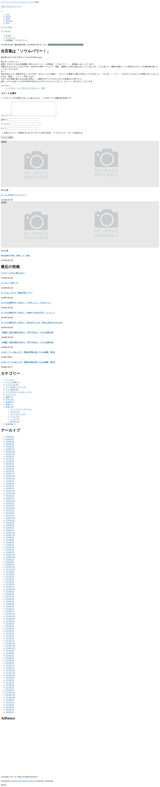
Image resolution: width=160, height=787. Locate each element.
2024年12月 (10, 476)
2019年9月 (10, 538)
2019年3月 (10, 550)
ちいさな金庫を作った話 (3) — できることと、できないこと (26, 303)
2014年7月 (10, 656)
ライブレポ (52, 45)
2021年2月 (10, 515)
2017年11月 (10, 567)
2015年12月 (10, 614)
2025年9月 (10, 456)
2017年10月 (10, 570)
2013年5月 (10, 688)
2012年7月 (10, 702)
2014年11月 (10, 646)
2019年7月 (10, 542)
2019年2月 (10, 552)
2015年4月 (10, 633)
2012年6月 (10, 705)
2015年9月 (10, 621)
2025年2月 (10, 471)
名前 (4, 120)
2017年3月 (10, 582)
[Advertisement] (71, 739)
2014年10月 (10, 648)
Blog (7, 23)
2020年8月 (10, 525)
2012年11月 (10, 695)
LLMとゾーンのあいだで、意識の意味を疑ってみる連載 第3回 (28, 352)
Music (8, 19)
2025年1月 (10, 474)
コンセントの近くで (9, 283)
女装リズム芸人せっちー (11, 6)
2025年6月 (10, 461)
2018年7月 (10, 565)
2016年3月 (10, 606)
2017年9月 (10, 572)
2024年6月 (10, 483)
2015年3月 (10, 636)
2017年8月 (10, 574)
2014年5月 (10, 661)
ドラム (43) (14, 417)
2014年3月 (10, 665)
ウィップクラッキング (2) (21, 409)
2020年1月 (10, 530)
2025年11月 (10, 454)
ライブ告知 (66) (12, 390)
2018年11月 (10, 555)
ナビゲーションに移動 (29, 2)
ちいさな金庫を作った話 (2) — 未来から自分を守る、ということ (28, 313)
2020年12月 (10, 518)
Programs (9, 21)
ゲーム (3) (10, 380)
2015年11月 (10, 616)
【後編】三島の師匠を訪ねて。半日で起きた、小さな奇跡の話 (27, 332)
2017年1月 (10, 587)
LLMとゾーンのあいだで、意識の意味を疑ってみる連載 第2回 (28, 362)
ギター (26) (14, 412)
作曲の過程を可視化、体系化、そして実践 (15, 255)
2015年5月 (10, 631)
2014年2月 (10, 668)
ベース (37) (14, 419)
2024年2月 (10, 486)
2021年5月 (10, 510)
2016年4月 (10, 604)
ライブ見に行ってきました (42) (19, 392)
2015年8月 (10, 624)
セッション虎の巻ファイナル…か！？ (14, 195)
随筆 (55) (9, 404)
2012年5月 (10, 707)
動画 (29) (9, 397)
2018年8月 (10, 562)
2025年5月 (10, 464)
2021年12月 (10, 508)
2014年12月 (10, 643)
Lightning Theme (27, 781)
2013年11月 (10, 673)
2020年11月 (10, 520)
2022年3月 (10, 506)
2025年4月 (10, 466)
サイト (4, 128)
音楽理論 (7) (11, 424)
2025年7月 (10, 459)
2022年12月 (10, 501)
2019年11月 (10, 535)
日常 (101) (10, 399)
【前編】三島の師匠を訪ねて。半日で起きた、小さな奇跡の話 (27, 342)
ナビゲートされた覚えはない (13, 273)
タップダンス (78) (17, 414)
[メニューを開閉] (2, 11)
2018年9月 (10, 560)
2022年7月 (10, 503)
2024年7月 (10, 481)
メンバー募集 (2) (12, 382)
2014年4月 (10, 663)
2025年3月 (10, 469)
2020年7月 (10, 528)
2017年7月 (10, 577)
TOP (7, 15)
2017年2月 (10, 584)
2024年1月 (10, 488)
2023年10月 (10, 493)
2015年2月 (10, 638)
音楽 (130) (10, 407)
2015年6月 (10, 629)
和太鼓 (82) (14, 422)
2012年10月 (10, 697)
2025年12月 (10, 451)
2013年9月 (10, 678)
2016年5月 (10, 601)
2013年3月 (10, 690)
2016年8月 (10, 594)
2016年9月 (10, 592)
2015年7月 (10, 626)
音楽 (81, 45)
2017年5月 (10, 579)
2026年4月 (10, 442)
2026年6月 (10, 437)
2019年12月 (10, 533)
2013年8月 (10, 680)
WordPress (14, 781)
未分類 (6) (10, 402)
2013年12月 (10, 670)
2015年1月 (10, 641)
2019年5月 (10, 547)
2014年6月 (10, 658)
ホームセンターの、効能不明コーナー (17, 293)
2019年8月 (10, 540)
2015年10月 (10, 619)
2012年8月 (10, 700)
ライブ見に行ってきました (68, 45)
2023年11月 (10, 491)
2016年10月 (10, 589)
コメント (6, 115)
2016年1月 (10, 611)
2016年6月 (10, 599)
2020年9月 (10, 523)
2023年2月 (10, 498)
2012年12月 (10, 693)
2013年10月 (10, 675)
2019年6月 (10, 545)
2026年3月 (10, 444)
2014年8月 (10, 653)
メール (5, 124)
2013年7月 (10, 683)
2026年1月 (10, 449)
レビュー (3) (11, 394)
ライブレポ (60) (12, 385)
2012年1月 (10, 712)
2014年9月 (10, 651)
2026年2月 (10, 447)
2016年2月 (10, 609)
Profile (8, 17)
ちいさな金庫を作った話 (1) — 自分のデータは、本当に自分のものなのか (32, 323)
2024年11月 (10, 478)
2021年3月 (10, 513)
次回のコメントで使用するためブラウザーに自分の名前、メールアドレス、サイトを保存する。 (44, 133)
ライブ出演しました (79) (16, 387)
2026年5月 (10, 439)
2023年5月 (10, 496)
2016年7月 (10, 597)
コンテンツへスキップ (10, 2)
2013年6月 (10, 685)
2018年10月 (10, 557)
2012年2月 (10, 710)
